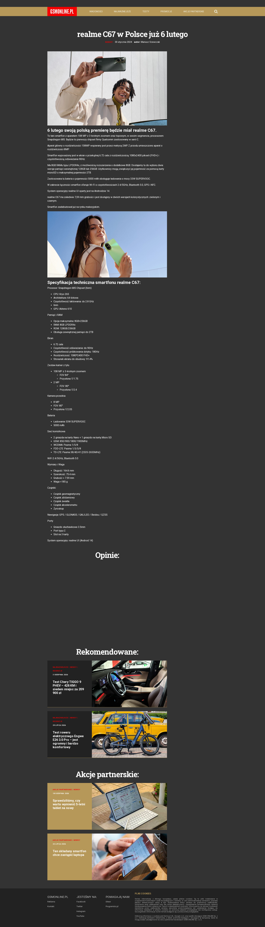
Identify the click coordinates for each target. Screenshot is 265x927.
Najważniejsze (122, 11)
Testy (145, 11)
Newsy (109, 42)
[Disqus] (107, 600)
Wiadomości (96, 11)
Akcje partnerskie (193, 11)
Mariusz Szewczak (150, 42)
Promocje (166, 11)
